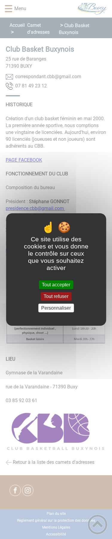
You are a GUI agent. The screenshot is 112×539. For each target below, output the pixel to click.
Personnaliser (56, 308)
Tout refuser (56, 296)
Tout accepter (56, 284)
